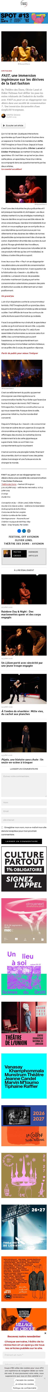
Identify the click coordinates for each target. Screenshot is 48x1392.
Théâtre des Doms (8, 484)
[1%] (24, 872)
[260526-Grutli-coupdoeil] (24, 975)
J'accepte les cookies (24, 1380)
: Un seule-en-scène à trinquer (22, 761)
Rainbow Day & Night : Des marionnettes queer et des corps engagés (21, 614)
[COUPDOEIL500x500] (24, 1230)
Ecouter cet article (14, 125)
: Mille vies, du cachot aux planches (22, 713)
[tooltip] (19, 531)
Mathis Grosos (13, 114)
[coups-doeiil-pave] (24, 1128)
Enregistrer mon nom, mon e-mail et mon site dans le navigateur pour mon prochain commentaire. (23, 831)
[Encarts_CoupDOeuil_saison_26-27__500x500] (24, 1178)
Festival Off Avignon (24, 536)
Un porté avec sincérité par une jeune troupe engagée (22, 664)
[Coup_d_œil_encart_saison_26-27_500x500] (24, 1282)
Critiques (6, 71)
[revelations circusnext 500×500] (24, 923)
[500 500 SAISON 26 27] (24, 1027)
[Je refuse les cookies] (44, 1378)
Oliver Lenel (24, 540)
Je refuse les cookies (24, 1384)
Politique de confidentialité (24, 1388)
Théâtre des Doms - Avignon (24, 543)
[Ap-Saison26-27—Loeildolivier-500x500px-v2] (24, 1079)
